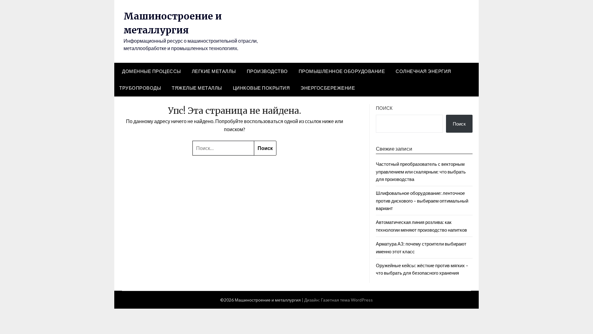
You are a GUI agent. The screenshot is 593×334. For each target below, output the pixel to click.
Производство (267, 71)
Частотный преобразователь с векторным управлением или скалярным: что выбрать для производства (421, 171)
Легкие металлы (214, 71)
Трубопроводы (140, 88)
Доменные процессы (151, 71)
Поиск (384, 108)
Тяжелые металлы (197, 88)
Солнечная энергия (423, 71)
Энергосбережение (328, 88)
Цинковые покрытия (261, 88)
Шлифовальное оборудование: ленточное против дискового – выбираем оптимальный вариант (422, 200)
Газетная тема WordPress (347, 299)
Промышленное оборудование (342, 71)
